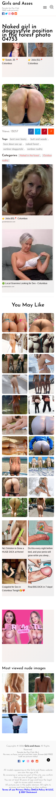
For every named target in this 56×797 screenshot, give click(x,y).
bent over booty (18, 139)
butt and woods (39, 139)
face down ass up (12, 144)
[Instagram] (9, 13)
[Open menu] (45, 7)
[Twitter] (6, 13)
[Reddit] (16, 13)
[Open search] (51, 7)
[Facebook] (3, 13)
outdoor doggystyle (13, 149)
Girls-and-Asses (32, 746)
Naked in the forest (29, 155)
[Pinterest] (12, 13)
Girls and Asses (17, 3)
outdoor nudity (34, 149)
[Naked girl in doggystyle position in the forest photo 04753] (28, 105)
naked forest (32, 144)
